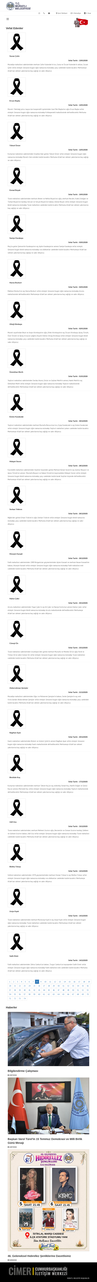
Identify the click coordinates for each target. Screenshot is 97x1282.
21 (15, 986)
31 (63, 986)
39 (20, 990)
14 (65, 982)
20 (10, 986)
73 (20, 998)
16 (74, 982)
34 (78, 986)
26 (39, 986)
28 (49, 986)
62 (49, 994)
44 (44, 990)
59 (34, 994)
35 (83, 986)
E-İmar (88, 13)
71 (10, 998)
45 (49, 990)
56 (20, 994)
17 (79, 982)
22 (20, 986)
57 (25, 994)
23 (25, 986)
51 (78, 990)
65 (63, 994)
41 (29, 990)
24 (29, 986)
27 (44, 986)
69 (83, 994)
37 (10, 990)
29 (54, 986)
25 (34, 986)
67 (73, 994)
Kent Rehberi (62, 13)
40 (25, 990)
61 (44, 994)
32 (68, 986)
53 (88, 990)
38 (15, 990)
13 (60, 982)
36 (88, 986)
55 (15, 994)
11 (50, 982)
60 (39, 994)
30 (59, 986)
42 (34, 990)
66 (68, 994)
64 (59, 994)
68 (78, 994)
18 (84, 982)
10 (45, 982)
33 (73, 986)
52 (83, 990)
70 (88, 994)
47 (59, 990)
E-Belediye (76, 13)
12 (55, 982)
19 (89, 982)
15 (70, 982)
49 (68, 990)
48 (63, 990)
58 (29, 994)
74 (25, 998)
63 (54, 994)
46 (54, 990)
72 (15, 998)
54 (10, 994)
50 (73, 990)
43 (39, 990)
